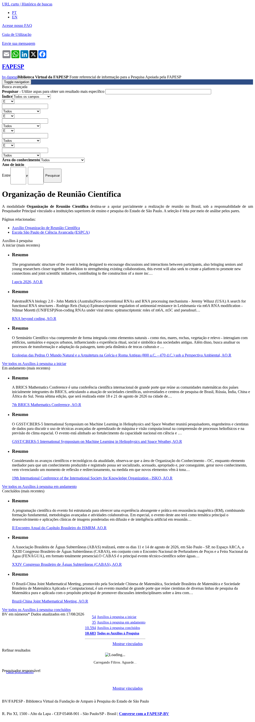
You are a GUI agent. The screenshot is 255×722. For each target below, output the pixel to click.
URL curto (10, 4)
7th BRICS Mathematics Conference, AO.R (46, 405)
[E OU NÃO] (8, 101)
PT (14, 12)
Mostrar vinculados (128, 644)
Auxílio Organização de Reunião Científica (46, 228)
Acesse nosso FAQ (17, 25)
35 (94, 622)
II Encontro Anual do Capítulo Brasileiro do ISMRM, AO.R (59, 528)
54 (94, 617)
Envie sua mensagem (18, 43)
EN (14, 17)
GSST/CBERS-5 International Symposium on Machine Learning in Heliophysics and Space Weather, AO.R (97, 441)
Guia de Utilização (16, 34)
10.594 (90, 628)
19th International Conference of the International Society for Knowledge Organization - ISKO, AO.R (92, 478)
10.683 (90, 633)
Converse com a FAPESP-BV (144, 714)
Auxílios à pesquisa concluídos (118, 628)
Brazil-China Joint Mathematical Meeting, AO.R (50, 601)
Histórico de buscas (37, 4)
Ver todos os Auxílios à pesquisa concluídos (36, 610)
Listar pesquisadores (20, 672)
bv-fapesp (9, 77)
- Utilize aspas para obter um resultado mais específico (53, 91)
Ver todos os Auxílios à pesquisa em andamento (39, 486)
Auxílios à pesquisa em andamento (121, 622)
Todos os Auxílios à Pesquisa (118, 633)
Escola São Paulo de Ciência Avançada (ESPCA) (51, 232)
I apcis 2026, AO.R (27, 282)
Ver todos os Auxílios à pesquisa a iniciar (34, 363)
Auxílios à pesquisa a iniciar (116, 617)
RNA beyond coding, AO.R (34, 318)
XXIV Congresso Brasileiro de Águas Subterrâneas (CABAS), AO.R (67, 564)
